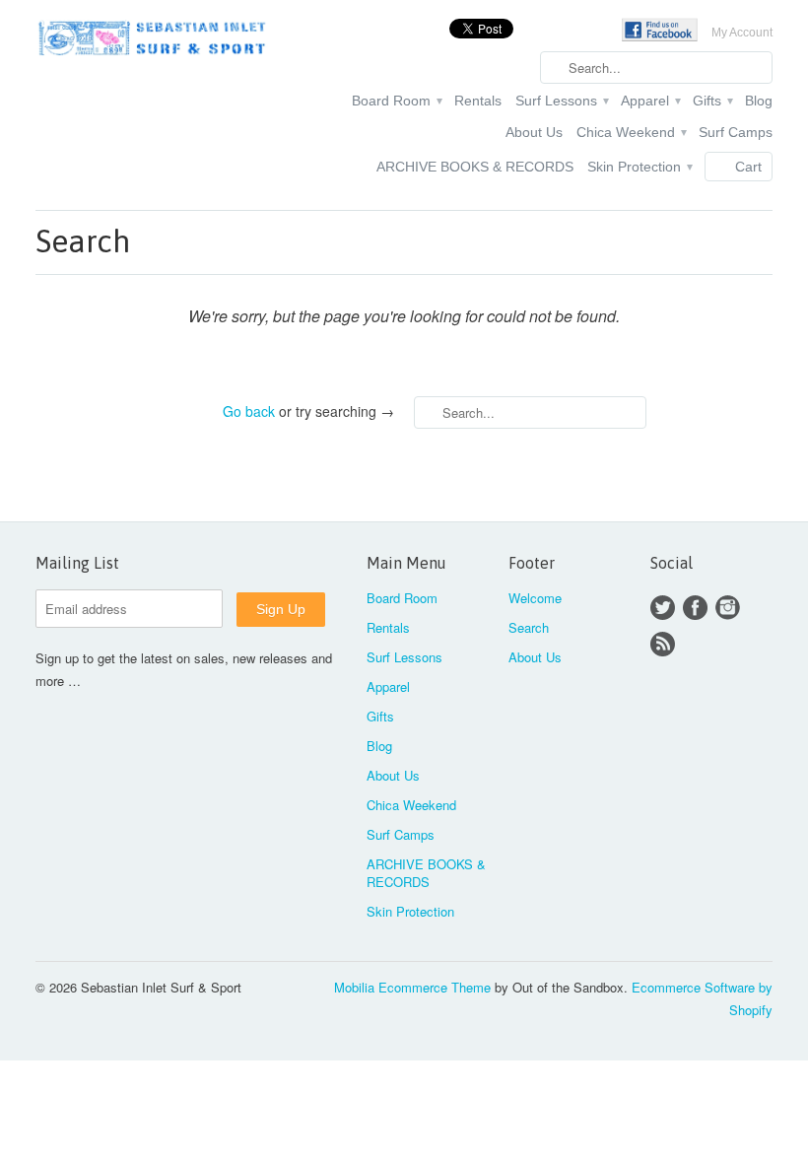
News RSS (662, 644)
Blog (759, 100)
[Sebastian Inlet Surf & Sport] (151, 41)
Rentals (478, 100)
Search (528, 627)
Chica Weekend (630, 132)
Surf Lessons (561, 100)
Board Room (396, 100)
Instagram (727, 607)
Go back (249, 411)
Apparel (650, 100)
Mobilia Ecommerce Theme (412, 987)
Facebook (695, 607)
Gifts (712, 100)
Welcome (535, 597)
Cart (748, 166)
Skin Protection (639, 166)
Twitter (662, 607)
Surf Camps (736, 132)
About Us (534, 132)
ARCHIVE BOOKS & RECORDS (474, 166)
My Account (742, 32)
